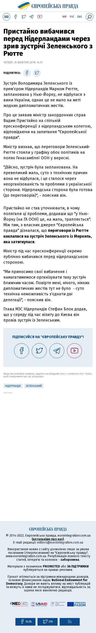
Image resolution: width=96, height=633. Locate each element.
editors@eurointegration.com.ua (60, 542)
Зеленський (34, 386)
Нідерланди (13, 386)
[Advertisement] (48, 442)
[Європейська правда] (48, 5)
